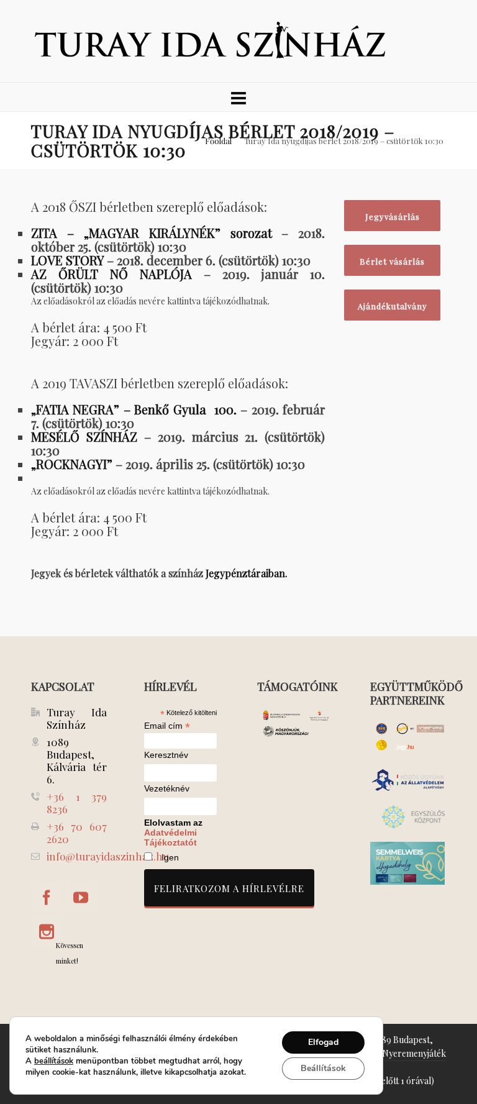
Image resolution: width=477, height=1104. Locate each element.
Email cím (167, 725)
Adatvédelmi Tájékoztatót (170, 837)
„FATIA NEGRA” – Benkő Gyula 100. (134, 409)
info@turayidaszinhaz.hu (108, 856)
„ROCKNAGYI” (71, 463)
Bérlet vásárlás (392, 261)
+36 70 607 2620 (77, 832)
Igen (170, 857)
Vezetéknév (166, 788)
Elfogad (323, 1042)
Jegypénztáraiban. (247, 573)
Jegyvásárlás (392, 216)
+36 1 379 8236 (77, 803)
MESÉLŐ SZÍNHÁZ (84, 436)
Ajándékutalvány (392, 306)
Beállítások (323, 1068)
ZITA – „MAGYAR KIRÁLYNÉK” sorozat (151, 232)
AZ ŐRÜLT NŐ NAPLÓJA (111, 273)
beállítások (53, 1061)
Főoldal (218, 140)
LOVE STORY (67, 260)
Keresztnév (166, 755)
